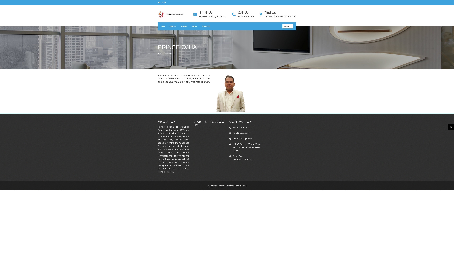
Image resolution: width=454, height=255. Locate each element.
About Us (173, 26)
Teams (194, 26)
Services (184, 26)
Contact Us (206, 26)
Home (163, 26)
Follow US (287, 26)
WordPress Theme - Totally (220, 186)
